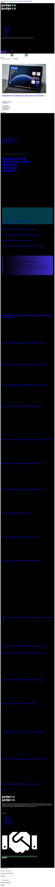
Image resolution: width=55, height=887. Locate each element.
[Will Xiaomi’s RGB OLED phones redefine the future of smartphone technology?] (23, 196)
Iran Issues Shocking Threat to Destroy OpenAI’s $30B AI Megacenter (22, 652)
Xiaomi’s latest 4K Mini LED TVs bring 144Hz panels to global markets (23, 731)
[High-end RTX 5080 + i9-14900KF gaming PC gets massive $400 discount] (10, 756)
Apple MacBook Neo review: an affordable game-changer (19, 703)
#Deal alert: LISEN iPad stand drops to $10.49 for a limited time (17, 240)
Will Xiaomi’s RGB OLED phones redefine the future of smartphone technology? (16, 164)
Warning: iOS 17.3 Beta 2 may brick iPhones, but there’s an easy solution (23, 364)
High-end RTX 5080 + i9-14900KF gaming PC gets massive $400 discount (23, 758)
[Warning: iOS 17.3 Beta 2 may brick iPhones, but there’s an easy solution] (14, 361)
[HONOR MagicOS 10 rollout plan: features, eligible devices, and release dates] (14, 382)
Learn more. (27, 154)
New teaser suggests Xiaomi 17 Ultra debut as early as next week (21, 537)
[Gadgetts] (15, 56)
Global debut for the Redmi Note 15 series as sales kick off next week (22, 489)
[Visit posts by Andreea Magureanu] (3, 100)
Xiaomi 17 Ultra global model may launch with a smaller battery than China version (22, 246)
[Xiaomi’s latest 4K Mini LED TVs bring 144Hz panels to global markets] (17, 729)
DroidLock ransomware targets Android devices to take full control (21, 406)
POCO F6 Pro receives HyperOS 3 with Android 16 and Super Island (10, 140)
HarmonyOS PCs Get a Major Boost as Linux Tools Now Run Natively (23, 95)
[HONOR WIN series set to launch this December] (17, 510)
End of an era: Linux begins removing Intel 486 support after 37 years (22, 679)
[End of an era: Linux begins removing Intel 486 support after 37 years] (17, 676)
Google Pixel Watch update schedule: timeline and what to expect (21, 784)
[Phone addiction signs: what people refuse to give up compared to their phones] (24, 311)
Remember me (5, 880)
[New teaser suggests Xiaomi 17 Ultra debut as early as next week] (17, 534)
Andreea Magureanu (6, 101)
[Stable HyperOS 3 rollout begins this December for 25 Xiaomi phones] (17, 460)
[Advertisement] (27, 579)
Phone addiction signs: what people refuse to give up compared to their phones (27, 316)
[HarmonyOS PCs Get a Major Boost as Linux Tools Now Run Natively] (24, 92)
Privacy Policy (19, 1)
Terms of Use (28, 1)
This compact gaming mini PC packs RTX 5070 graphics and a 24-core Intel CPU (22, 234)
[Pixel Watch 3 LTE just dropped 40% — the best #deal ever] (8, 218)
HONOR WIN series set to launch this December (16, 513)
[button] (2, 2)
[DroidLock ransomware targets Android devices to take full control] (14, 403)
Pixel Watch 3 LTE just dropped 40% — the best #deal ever (17, 221)
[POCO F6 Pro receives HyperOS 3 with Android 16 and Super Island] (24, 136)
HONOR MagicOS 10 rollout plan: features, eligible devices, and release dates (24, 384)
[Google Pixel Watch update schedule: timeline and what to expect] (17, 781)
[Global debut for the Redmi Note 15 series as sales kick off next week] (17, 486)
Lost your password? (5, 882)
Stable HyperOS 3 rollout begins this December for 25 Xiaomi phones (22, 463)
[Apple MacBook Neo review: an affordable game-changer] (17, 700)
